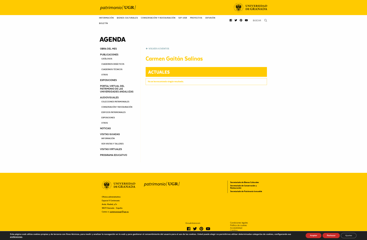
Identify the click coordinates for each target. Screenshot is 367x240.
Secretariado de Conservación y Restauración (243, 186)
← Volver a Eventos (157, 48)
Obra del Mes (108, 48)
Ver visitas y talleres (112, 144)
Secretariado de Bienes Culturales (244, 182)
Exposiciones (108, 80)
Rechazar (331, 235)
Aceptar (313, 235)
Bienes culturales (127, 18)
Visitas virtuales (111, 149)
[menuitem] (106, 18)
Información (106, 18)
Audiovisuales (109, 97)
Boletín (103, 23)
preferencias (16, 237)
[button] (230, 20)
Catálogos (106, 59)
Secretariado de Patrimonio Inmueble (246, 191)
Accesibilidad (236, 228)
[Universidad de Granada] (250, 7)
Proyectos (196, 18)
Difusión (210, 18)
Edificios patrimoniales (113, 112)
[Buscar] (265, 20)
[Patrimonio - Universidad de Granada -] (118, 7)
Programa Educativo (113, 155)
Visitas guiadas (110, 134)
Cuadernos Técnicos (111, 69)
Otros (104, 74)
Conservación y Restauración (158, 18)
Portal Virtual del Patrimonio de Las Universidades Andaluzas (116, 89)
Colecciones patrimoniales (115, 101)
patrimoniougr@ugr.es (119, 212)
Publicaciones (109, 54)
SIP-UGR (182, 18)
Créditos (234, 230)
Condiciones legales (239, 222)
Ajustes (348, 235)
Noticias (105, 128)
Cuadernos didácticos (112, 64)
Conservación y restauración (116, 107)
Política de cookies (238, 225)
